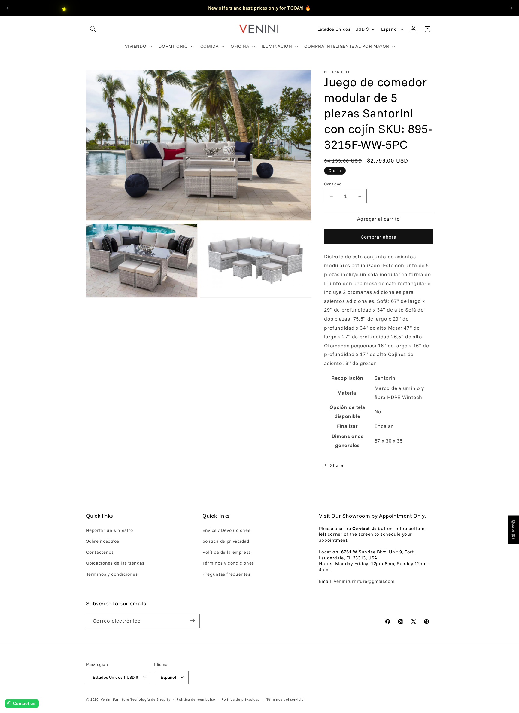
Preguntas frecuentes (226, 574)
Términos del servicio (285, 699)
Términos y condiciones (112, 574)
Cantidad (332, 183)
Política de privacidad (240, 699)
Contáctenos (100, 552)
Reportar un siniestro (109, 530)
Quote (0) (514, 529)
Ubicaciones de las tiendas (115, 563)
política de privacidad (225, 541)
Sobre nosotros (102, 541)
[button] (93, 29)
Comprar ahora (379, 237)
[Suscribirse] (192, 620)
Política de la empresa (226, 552)
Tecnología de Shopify (150, 699)
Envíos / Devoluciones (226, 530)
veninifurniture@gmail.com (364, 581)
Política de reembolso (196, 699)
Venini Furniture (115, 699)
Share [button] (336, 465)
